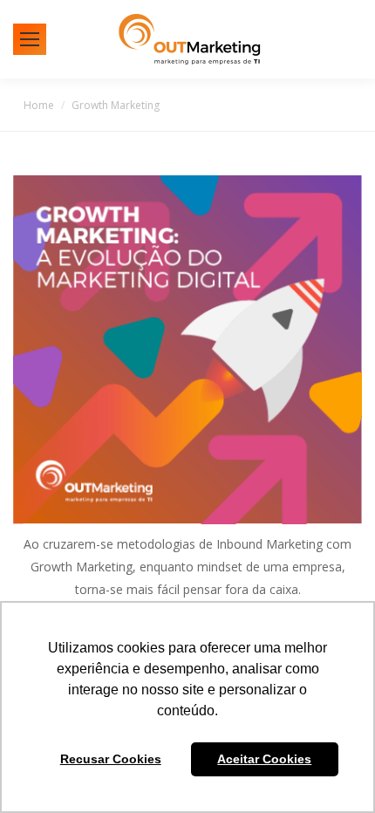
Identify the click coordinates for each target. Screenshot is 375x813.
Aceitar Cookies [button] (264, 759)
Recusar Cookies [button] (110, 759)
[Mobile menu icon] (29, 39)
